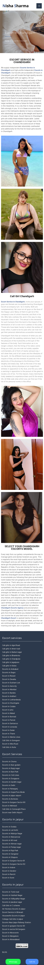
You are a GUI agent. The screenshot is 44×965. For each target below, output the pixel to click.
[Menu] (39, 5)
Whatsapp (13, 962)
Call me (32, 962)
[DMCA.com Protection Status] (22, 945)
